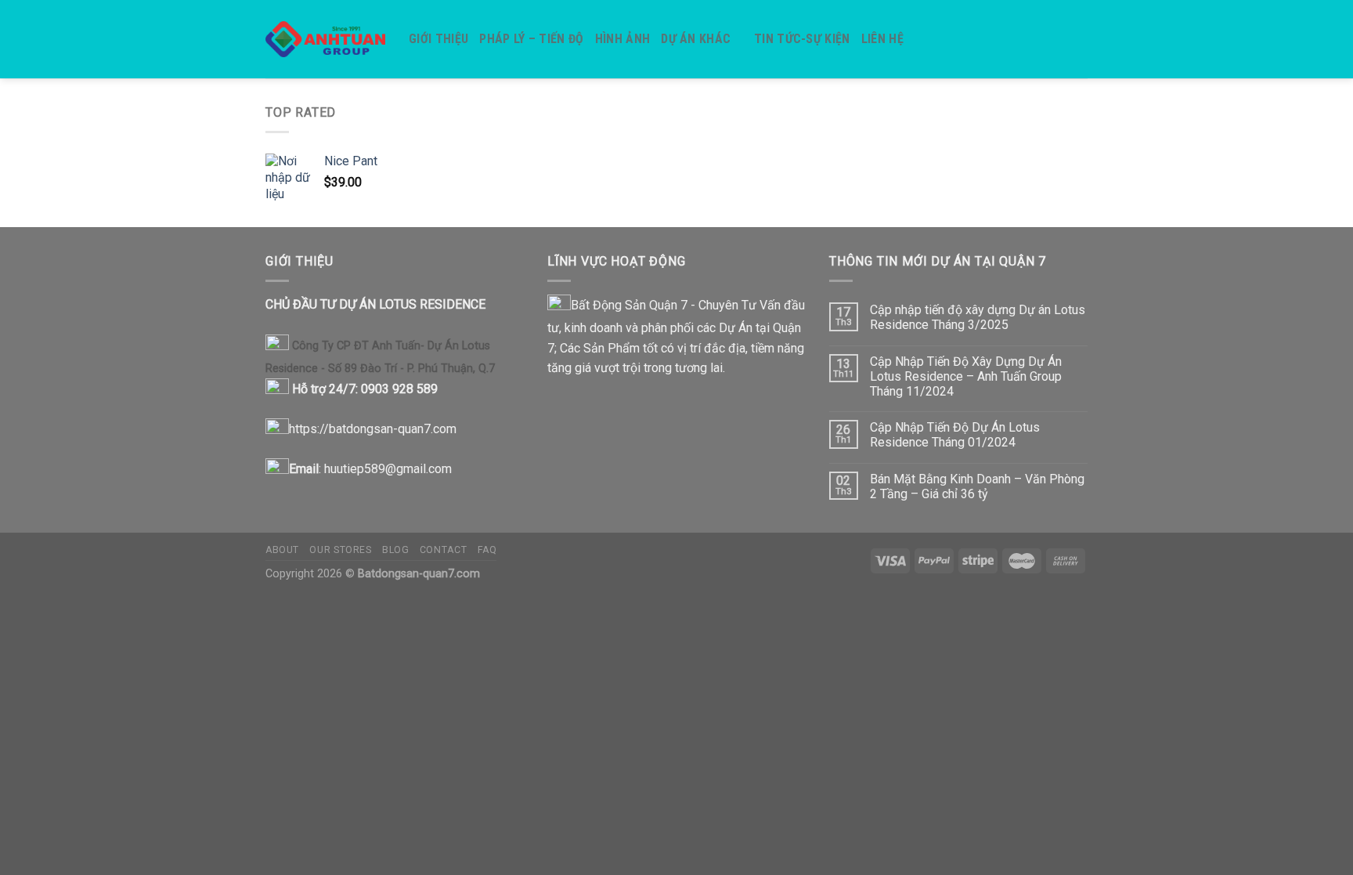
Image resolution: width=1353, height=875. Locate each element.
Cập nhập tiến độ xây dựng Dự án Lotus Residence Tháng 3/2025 (977, 317)
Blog (395, 549)
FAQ (487, 549)
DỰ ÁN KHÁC (696, 38)
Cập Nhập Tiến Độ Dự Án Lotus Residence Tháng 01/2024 (955, 435)
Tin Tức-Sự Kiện (802, 38)
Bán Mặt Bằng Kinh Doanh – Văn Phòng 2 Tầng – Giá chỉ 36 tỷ (977, 486)
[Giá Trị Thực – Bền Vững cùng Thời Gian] (325, 39)
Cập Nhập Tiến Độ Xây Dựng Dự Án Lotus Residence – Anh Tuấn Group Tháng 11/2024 (966, 376)
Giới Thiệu (438, 38)
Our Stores (340, 549)
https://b (312, 428)
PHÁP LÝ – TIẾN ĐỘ (531, 38)
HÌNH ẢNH (623, 38)
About (282, 549)
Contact (443, 549)
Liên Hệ (882, 38)
